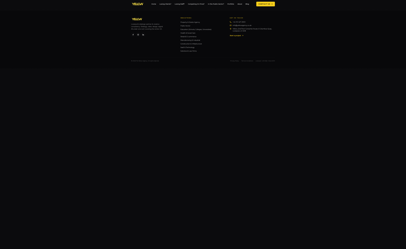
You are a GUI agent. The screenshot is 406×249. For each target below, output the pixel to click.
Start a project (235, 36)
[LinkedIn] (143, 35)
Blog (247, 4)
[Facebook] (133, 35)
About (239, 4)
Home (153, 4)
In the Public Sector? (216, 4)
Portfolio (230, 4)
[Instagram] (138, 35)
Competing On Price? (196, 4)
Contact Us (264, 4)
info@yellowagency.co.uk (242, 25)
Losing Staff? (180, 4)
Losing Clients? (165, 4)
